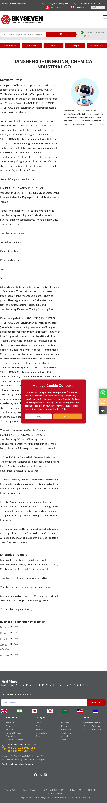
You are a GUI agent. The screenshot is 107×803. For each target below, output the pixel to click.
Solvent (39, 722)
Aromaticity (66, 729)
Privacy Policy (11, 736)
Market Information (91, 722)
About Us (10, 722)
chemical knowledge (92, 729)
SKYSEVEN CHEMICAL (54, 790)
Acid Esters (66, 733)
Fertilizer (39, 729)
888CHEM (91, 790)
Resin (38, 736)
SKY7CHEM (75, 790)
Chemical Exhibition (91, 726)
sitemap (9, 729)
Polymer (39, 726)
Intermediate (41, 733)
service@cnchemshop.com (57, 3)
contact (9, 726)
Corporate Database (14, 739)
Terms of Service (13, 733)
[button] (56, 7)
